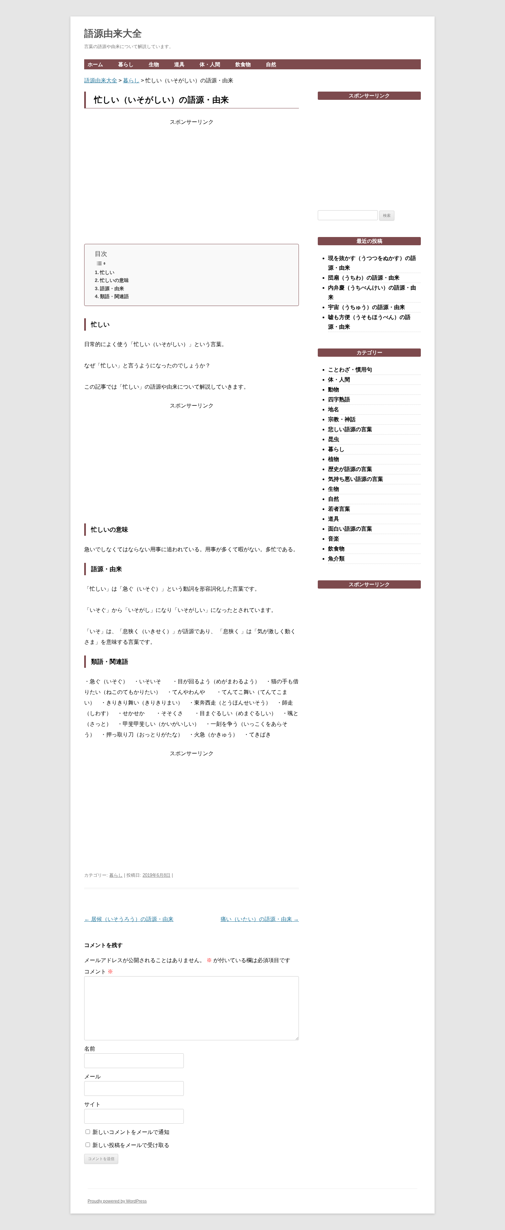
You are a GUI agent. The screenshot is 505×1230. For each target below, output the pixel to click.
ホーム (95, 64)
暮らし (126, 64)
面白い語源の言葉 (350, 529)
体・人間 (210, 64)
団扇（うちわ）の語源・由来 (364, 278)
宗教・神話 (342, 419)
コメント (98, 971)
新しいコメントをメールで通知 (130, 1132)
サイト (92, 1104)
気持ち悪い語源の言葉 (355, 479)
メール (92, 1076)
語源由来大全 (113, 33)
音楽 (333, 539)
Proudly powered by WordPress (117, 1201)
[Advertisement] (191, 183)
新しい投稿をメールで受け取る (130, 1145)
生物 (154, 64)
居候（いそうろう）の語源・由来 (128, 919)
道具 (179, 64)
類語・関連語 (114, 296)
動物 (333, 389)
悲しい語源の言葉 (350, 429)
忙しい (107, 272)
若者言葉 (339, 509)
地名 (333, 409)
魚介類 (336, 558)
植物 (333, 459)
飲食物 (243, 64)
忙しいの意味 (114, 280)
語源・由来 (112, 288)
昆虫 (333, 439)
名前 (89, 1049)
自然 (271, 64)
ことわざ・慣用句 (350, 369)
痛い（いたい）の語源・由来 (260, 919)
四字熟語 (339, 399)
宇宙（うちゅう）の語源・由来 (366, 307)
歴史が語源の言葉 (350, 469)
